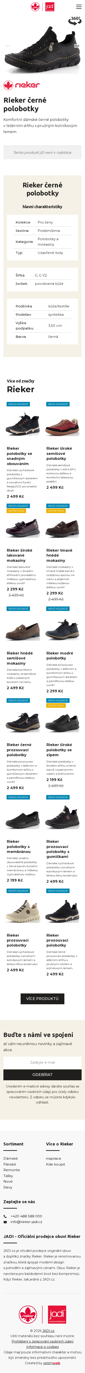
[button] (77, 46)
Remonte (11, 1170)
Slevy (7, 1187)
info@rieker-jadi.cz (26, 1222)
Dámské (10, 1158)
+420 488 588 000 (26, 1216)
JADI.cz (48, 1331)
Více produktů (42, 999)
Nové (8, 1181)
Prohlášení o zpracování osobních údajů (42, 1341)
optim (51, 1363)
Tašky (8, 1176)
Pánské (9, 1164)
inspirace (53, 1158)
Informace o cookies (42, 1347)
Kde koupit (55, 1164)
